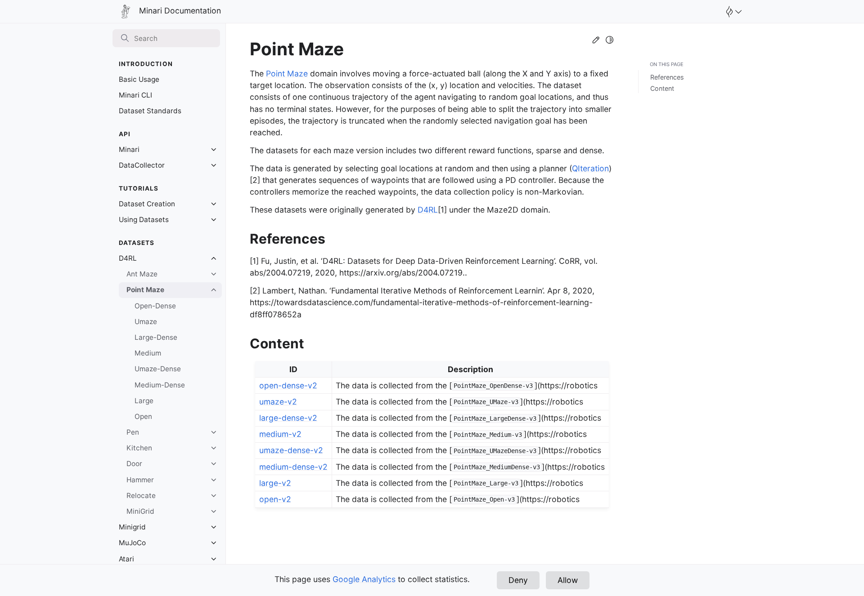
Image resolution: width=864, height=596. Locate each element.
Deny (518, 580)
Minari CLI (135, 95)
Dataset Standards (150, 111)
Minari (129, 149)
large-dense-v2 (288, 418)
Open (143, 416)
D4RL (128, 258)
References (667, 77)
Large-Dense (156, 337)
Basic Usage (139, 79)
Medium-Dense (160, 385)
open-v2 (275, 499)
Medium (148, 353)
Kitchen (139, 448)
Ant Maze (142, 274)
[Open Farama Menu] (732, 11)
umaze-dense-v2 (291, 450)
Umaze (146, 321)
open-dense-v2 (288, 385)
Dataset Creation (147, 204)
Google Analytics (364, 579)
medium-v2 (280, 434)
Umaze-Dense (158, 369)
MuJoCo (132, 542)
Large (144, 400)
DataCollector (142, 165)
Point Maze (145, 289)
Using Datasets (144, 219)
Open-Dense (155, 306)
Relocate (141, 495)
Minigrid (132, 527)
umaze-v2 (278, 401)
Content (662, 88)
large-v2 (275, 483)
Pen (132, 432)
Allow (568, 580)
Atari (126, 559)
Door (134, 463)
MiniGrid (140, 511)
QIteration (590, 168)
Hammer (140, 480)
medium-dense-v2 (293, 466)
